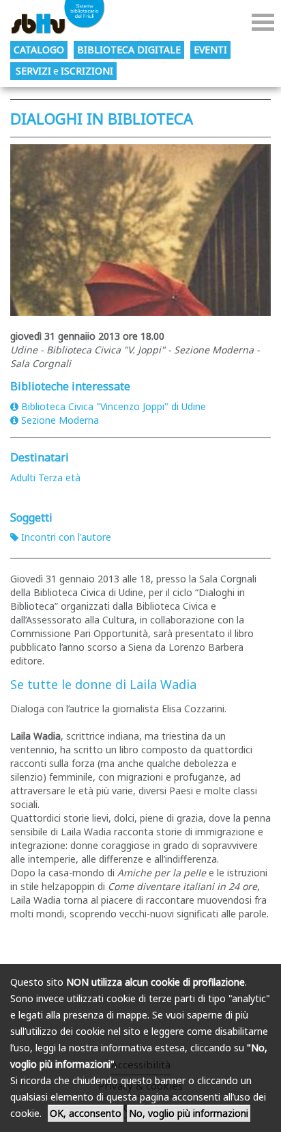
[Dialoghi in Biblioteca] (140, 230)
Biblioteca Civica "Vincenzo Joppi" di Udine (113, 406)
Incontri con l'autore (66, 536)
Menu (263, 22)
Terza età (59, 477)
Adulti (22, 477)
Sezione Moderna (60, 420)
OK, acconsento (85, 1113)
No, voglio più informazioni (188, 1113)
